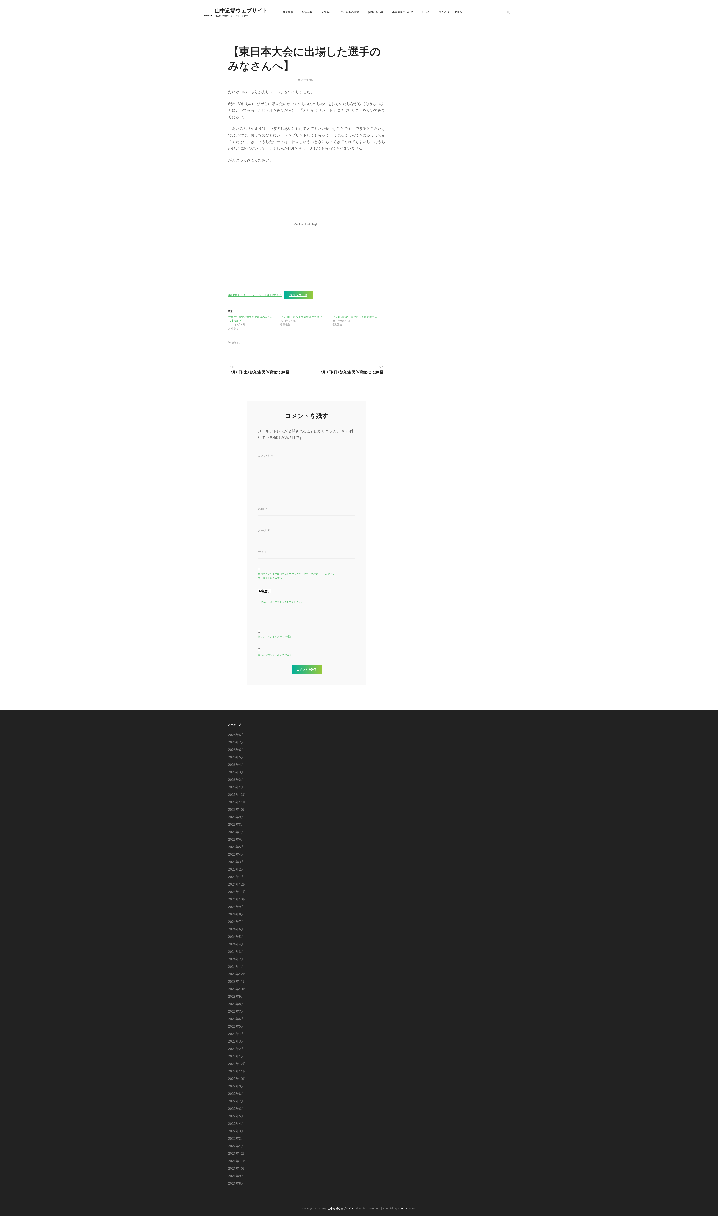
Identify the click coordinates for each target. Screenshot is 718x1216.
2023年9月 (236, 996)
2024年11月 (237, 891)
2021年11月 (237, 1161)
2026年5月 (236, 757)
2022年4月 (236, 1123)
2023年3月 (236, 1041)
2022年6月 (236, 1108)
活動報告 (288, 12)
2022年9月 (236, 1086)
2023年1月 (236, 1056)
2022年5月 (236, 1116)
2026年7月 (236, 742)
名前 (263, 509)
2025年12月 (237, 794)
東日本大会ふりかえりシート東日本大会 (255, 295)
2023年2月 (236, 1048)
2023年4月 (236, 1033)
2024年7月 (236, 921)
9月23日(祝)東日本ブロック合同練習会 (354, 317)
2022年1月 (236, 1146)
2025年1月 (236, 876)
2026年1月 (236, 787)
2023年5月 (236, 1026)
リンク (426, 12)
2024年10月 (237, 899)
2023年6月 (236, 1019)
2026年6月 (236, 749)
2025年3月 (236, 862)
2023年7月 (236, 1011)
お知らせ (326, 12)
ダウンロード (298, 295)
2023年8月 (236, 1004)
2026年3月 (236, 772)
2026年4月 (236, 764)
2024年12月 (237, 884)
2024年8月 (236, 914)
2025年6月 (236, 839)
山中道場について (402, 12)
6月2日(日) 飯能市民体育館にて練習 (301, 317)
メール (264, 530)
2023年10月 (237, 989)
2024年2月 (236, 959)
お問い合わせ (375, 12)
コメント (266, 455)
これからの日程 (350, 12)
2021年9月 (236, 1176)
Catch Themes (407, 1208)
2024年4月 (236, 944)
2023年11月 (237, 981)
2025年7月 (236, 832)
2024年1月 (236, 966)
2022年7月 (236, 1101)
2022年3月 (236, 1131)
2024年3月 (236, 951)
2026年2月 (236, 779)
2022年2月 (236, 1138)
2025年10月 (237, 809)
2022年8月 (236, 1093)
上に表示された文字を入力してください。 (280, 602)
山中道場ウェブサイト (241, 10)
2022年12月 (237, 1063)
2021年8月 (236, 1183)
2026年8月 (236, 734)
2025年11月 (237, 802)
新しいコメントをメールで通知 (275, 636)
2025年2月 (236, 869)
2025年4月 (236, 854)
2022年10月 (237, 1078)
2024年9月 (236, 906)
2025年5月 (236, 847)
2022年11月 (237, 1071)
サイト (262, 552)
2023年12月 (237, 974)
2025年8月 (236, 824)
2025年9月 (236, 817)
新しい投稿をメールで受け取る (275, 655)
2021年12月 (237, 1153)
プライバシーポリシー (452, 12)
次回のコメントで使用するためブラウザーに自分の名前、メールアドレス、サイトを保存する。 (296, 576)
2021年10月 (237, 1168)
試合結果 (307, 12)
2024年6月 (236, 929)
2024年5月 (236, 936)
